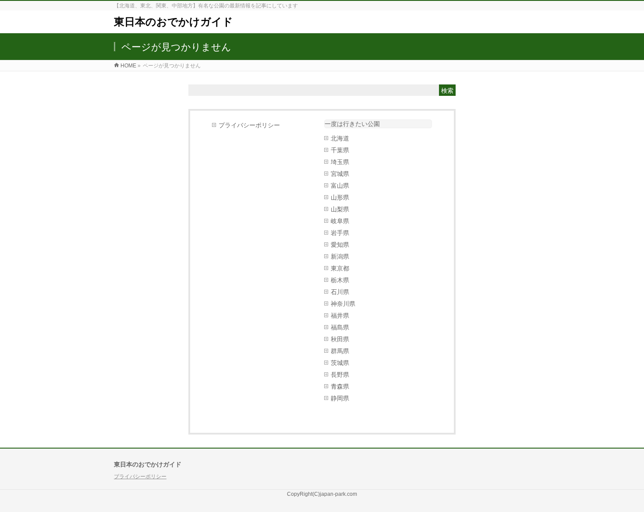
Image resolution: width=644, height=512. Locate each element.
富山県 (340, 185)
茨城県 (340, 362)
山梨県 (340, 209)
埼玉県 (340, 161)
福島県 (340, 327)
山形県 (340, 197)
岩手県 (340, 232)
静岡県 (340, 398)
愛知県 (340, 244)
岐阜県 (340, 220)
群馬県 (340, 350)
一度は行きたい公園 (352, 123)
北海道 (340, 138)
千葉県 (340, 150)
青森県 (340, 386)
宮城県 (340, 173)
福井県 (340, 315)
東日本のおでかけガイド (173, 22)
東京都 (340, 268)
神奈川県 (343, 303)
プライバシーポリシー (249, 125)
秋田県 (340, 339)
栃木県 (340, 280)
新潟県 (340, 256)
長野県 (340, 374)
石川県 (340, 291)
